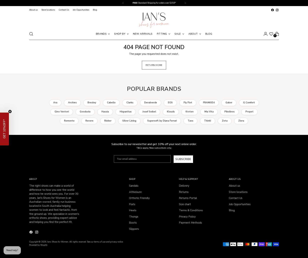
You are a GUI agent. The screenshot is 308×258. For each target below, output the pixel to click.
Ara (55, 102)
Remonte (69, 120)
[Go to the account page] (265, 33)
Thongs (133, 216)
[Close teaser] (10, 111)
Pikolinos (229, 111)
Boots (133, 222)
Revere (89, 120)
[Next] (185, 3)
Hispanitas (126, 111)
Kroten (190, 111)
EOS (170, 102)
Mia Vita (209, 111)
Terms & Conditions (191, 210)
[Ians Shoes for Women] (154, 20)
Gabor (228, 102)
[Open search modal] (31, 33)
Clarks (129, 102)
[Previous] (123, 3)
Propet (249, 111)
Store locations (238, 192)
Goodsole (85, 111)
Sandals (133, 186)
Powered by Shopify (38, 245)
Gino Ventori (62, 111)
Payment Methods (190, 222)
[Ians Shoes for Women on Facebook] (272, 10)
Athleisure (135, 192)
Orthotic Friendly (139, 198)
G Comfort (249, 102)
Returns (184, 192)
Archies (72, 102)
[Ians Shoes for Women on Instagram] (277, 10)
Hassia (105, 111)
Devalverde (150, 102)
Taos (190, 120)
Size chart (185, 204)
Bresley (92, 102)
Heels (132, 210)
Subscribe (183, 159)
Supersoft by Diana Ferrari (162, 120)
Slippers (134, 229)
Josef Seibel (149, 111)
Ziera (241, 120)
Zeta (224, 120)
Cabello (111, 102)
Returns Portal (188, 198)
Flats (132, 204)
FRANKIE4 (209, 102)
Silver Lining (129, 120)
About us (234, 186)
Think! (207, 120)
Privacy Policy (187, 216)
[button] (4, 129)
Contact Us (235, 198)
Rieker (107, 120)
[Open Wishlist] (271, 34)
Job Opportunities (240, 204)
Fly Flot (188, 102)
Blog (232, 210)
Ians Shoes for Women (57, 241)
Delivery (184, 186)
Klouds (171, 111)
